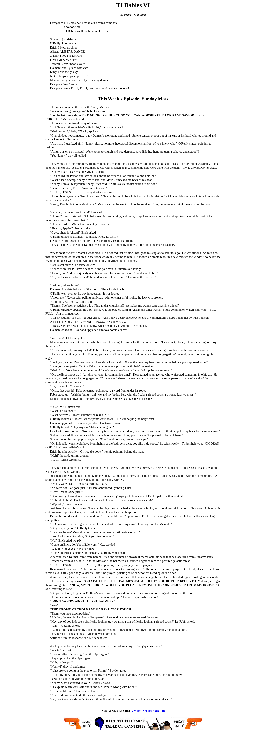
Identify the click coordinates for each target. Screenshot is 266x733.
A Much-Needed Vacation (148, 710)
